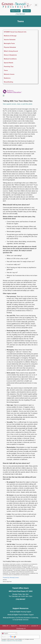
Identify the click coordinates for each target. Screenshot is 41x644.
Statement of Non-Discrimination (14, 640)
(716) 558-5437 (20, 14)
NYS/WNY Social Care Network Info (15, 32)
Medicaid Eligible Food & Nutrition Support (21, 614)
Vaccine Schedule (9, 39)
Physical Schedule (10, 47)
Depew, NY (14, 625)
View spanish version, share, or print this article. (18, 104)
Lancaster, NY (34, 625)
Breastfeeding (8, 82)
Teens (6, 70)
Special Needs (8, 62)
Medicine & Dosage (10, 35)
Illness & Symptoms (10, 55)
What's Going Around (11, 51)
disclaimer (5, 579)
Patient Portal (15, 11)
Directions (27, 11)
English (6, 633)
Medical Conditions (10, 59)
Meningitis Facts (9, 43)
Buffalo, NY (5, 625)
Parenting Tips (8, 66)
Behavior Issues (9, 74)
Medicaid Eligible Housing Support (20, 611)
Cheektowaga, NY (21, 628)
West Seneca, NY (23, 625)
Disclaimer (3, 640)
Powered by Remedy (11, 577)
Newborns (7, 78)
